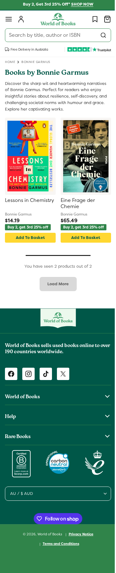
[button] (8, 19)
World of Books (48, 534)
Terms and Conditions (58, 544)
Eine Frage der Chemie (75, 204)
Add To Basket (29, 237)
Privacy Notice (78, 534)
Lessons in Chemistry (17, 204)
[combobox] (55, 35)
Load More (56, 284)
